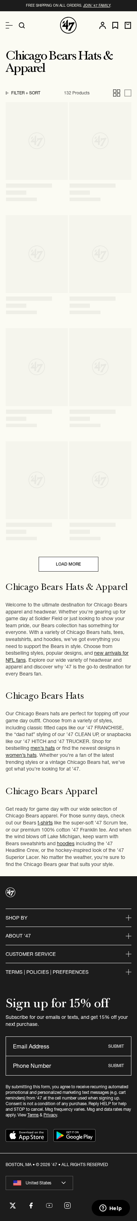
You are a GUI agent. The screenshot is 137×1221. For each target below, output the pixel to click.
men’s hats (43, 748)
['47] (68, 25)
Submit (116, 1046)
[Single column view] (127, 92)
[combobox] (39, 1183)
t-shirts (45, 823)
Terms (33, 1114)
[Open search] (21, 25)
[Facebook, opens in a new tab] (31, 1205)
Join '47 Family (96, 5)
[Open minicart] (127, 25)
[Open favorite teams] (115, 25)
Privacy (50, 1114)
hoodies (65, 843)
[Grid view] (116, 92)
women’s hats (21, 755)
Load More (68, 564)
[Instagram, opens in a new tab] (67, 1205)
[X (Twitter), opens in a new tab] (13, 1205)
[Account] (102, 25)
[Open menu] (9, 25)
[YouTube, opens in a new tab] (49, 1205)
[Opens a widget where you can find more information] (110, 1208)
